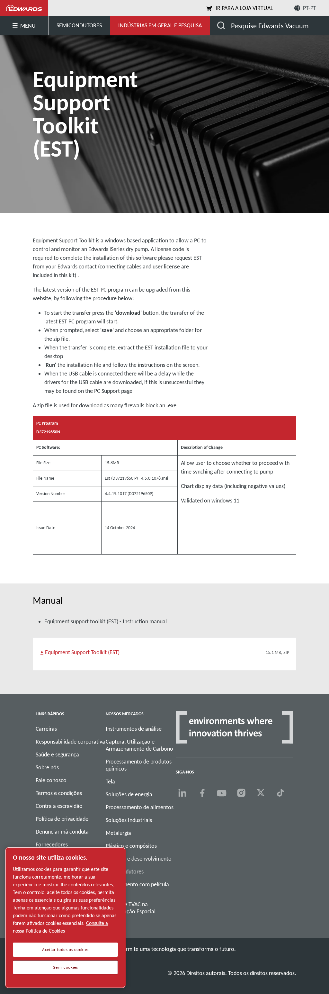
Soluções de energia (129, 794)
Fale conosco (51, 780)
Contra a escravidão (59, 805)
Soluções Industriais (129, 820)
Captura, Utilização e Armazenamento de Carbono (139, 745)
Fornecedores (52, 844)
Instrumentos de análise (134, 728)
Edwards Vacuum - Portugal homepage (24, 8)
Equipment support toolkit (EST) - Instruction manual (105, 621)
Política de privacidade (62, 818)
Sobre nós (47, 767)
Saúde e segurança (57, 754)
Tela (110, 781)
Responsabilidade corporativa (70, 741)
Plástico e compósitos (131, 845)
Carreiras (46, 728)
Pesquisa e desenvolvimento (139, 858)
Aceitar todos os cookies (65, 949)
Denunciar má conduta (62, 831)
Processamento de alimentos (139, 807)
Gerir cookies (65, 967)
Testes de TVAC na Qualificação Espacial (131, 908)
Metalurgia (118, 832)
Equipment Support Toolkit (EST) (82, 652)
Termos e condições (59, 793)
